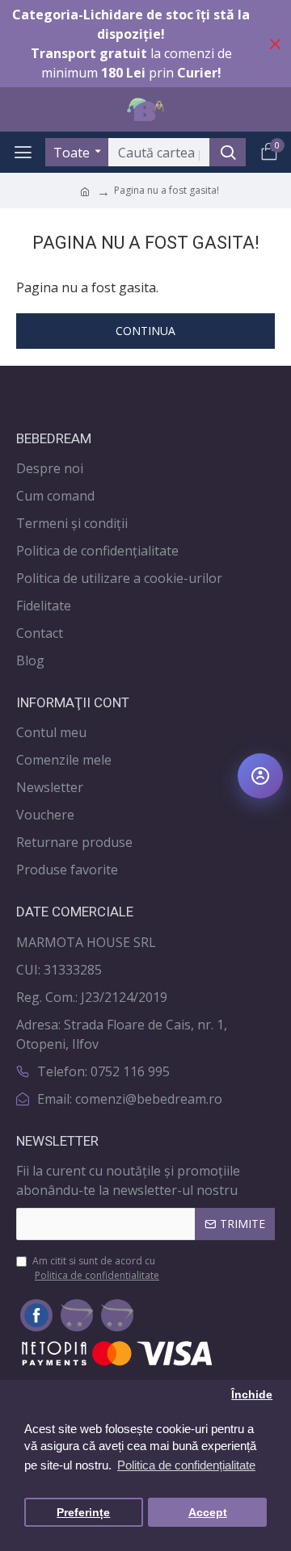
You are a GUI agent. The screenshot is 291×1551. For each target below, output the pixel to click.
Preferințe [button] (83, 1513)
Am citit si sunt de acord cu (95, 1268)
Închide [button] (251, 1395)
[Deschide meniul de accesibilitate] (260, 776)
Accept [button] (207, 1513)
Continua (145, 330)
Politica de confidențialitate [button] (186, 1465)
